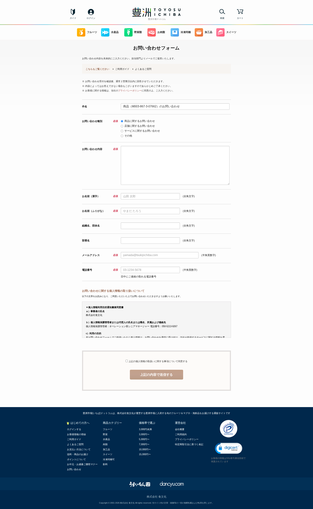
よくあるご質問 (143, 69)
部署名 (86, 240)
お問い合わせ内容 (100, 149)
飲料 (105, 464)
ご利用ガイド (122, 69)
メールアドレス (100, 255)
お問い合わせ (74, 469)
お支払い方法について (79, 449)
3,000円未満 (145, 429)
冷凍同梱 (186, 32)
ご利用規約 (181, 434)
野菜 (105, 434)
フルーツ (92, 32)
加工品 (208, 32)
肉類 (105, 444)
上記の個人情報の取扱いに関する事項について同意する (157, 361)
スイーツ (231, 32)
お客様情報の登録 (76, 434)
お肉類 (161, 32)
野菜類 (138, 32)
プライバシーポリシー (130, 90)
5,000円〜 (144, 439)
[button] (228, 448)
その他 (128, 135)
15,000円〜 (145, 454)
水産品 (115, 32)
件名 (84, 106)
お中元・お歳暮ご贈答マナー (82, 464)
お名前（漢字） (100, 196)
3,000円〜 (144, 434)
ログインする (74, 429)
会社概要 (179, 429)
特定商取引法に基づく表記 (189, 444)
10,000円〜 (145, 449)
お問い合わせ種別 (100, 121)
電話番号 (100, 269)
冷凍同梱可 (109, 459)
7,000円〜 (144, 444)
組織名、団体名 (91, 225)
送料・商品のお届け (77, 454)
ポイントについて (76, 459)
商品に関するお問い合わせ (139, 120)
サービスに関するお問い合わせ (142, 130)
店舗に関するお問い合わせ (139, 125)
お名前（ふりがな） (100, 210)
